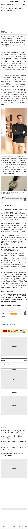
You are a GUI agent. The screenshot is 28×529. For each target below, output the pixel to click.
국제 (14, 526)
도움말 (21, 360)
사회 (19, 526)
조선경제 (25, 526)
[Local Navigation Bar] (1, 1)
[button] (1, 1)
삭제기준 (25, 360)
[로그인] (26, 1)
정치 (8, 526)
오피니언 (2, 526)
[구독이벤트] (14, 331)
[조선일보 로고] (14, 1)
